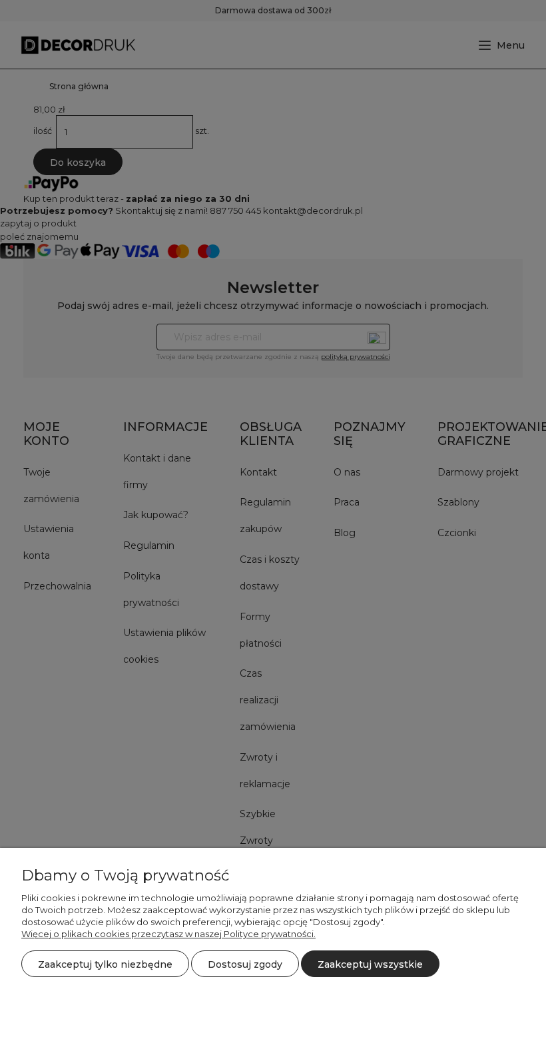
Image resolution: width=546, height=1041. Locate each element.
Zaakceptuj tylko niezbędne (105, 964)
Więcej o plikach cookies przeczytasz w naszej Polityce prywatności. (168, 933)
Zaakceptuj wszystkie (370, 964)
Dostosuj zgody (245, 964)
